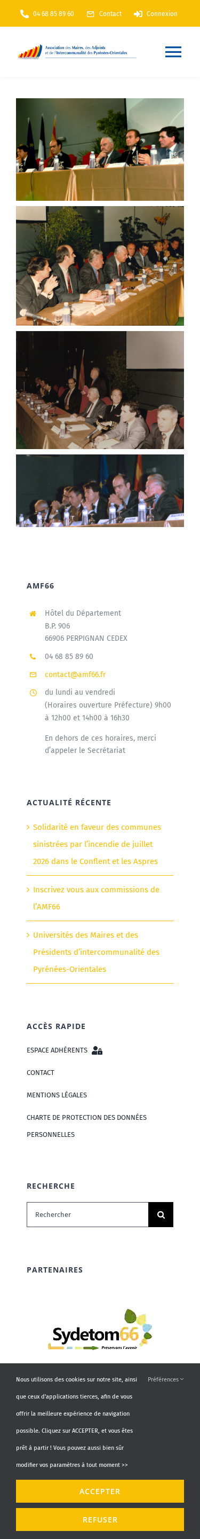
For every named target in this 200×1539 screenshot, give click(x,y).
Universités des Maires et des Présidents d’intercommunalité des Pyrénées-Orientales (96, 952)
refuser (100, 1519)
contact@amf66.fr (75, 674)
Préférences (164, 1379)
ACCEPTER (100, 1491)
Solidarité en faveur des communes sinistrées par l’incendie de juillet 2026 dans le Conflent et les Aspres (97, 844)
